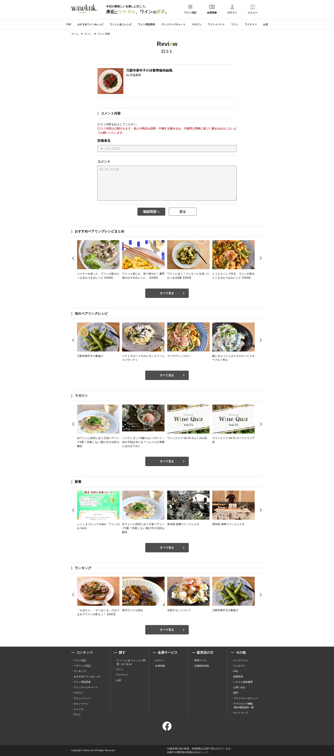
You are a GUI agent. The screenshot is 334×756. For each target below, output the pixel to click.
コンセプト (239, 665)
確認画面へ (151, 211)
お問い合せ (239, 687)
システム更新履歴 (243, 682)
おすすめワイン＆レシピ (87, 676)
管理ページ (200, 660)
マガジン (197, 24)
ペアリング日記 (82, 665)
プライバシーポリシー (245, 698)
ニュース (79, 709)
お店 (265, 24)
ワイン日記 (80, 660)
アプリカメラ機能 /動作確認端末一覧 (243, 705)
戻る (182, 211)
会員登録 (160, 665)
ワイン (234, 24)
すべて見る (167, 293)
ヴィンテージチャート (173, 24)
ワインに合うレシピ (121, 24)
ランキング (80, 671)
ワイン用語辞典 (146, 24)
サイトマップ (240, 712)
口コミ (77, 714)
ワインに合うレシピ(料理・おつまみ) (131, 662)
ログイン (160, 660)
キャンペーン (81, 703)
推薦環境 (238, 676)
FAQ (235, 671)
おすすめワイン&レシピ (90, 24)
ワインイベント (216, 24)
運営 (235, 692)
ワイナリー (251, 24)
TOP (68, 24)
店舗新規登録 (201, 665)
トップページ (240, 660)
